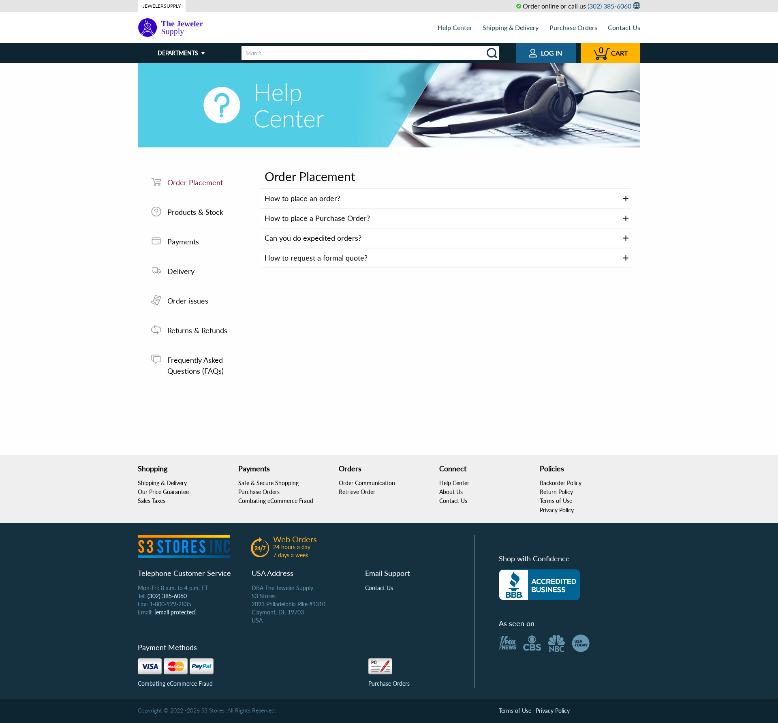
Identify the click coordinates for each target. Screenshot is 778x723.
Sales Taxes (151, 500)
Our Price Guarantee (163, 491)
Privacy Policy (557, 510)
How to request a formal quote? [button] (316, 257)
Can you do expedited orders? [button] (313, 237)
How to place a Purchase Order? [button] (317, 218)
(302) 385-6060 (609, 6)
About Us (451, 491)
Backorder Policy (560, 482)
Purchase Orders (573, 27)
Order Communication (367, 482)
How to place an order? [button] (302, 198)
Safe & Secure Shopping (268, 482)
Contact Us (624, 27)
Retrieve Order (357, 491)
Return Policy (556, 491)
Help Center (455, 27)
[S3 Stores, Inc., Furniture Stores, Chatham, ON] (539, 584)
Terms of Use (556, 500)
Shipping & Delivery (511, 27)
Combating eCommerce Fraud (275, 500)
